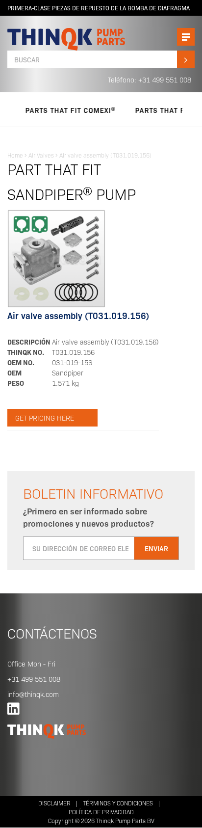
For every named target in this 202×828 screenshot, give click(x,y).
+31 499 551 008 (33, 679)
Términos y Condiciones (118, 803)
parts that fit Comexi (63, 110)
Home (15, 155)
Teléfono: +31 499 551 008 (149, 79)
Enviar (156, 548)
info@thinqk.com (33, 694)
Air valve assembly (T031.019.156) (105, 155)
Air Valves (41, 155)
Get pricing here (44, 418)
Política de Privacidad (101, 811)
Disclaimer (54, 803)
